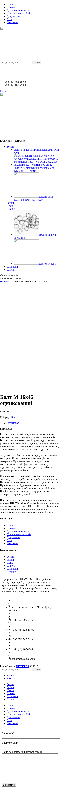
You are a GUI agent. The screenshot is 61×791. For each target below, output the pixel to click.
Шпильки (12, 568)
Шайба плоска (47, 263)
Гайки (10, 559)
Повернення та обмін (19, 534)
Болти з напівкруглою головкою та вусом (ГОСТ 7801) (34, 169)
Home (3, 281)
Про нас (11, 528)
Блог (9, 540)
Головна (11, 525)
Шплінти (12, 571)
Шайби (11, 565)
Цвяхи (10, 562)
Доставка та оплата (18, 531)
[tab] (34, 423)
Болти (11, 281)
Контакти (12, 543)
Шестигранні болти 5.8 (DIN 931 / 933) (34, 198)
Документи (13, 537)
